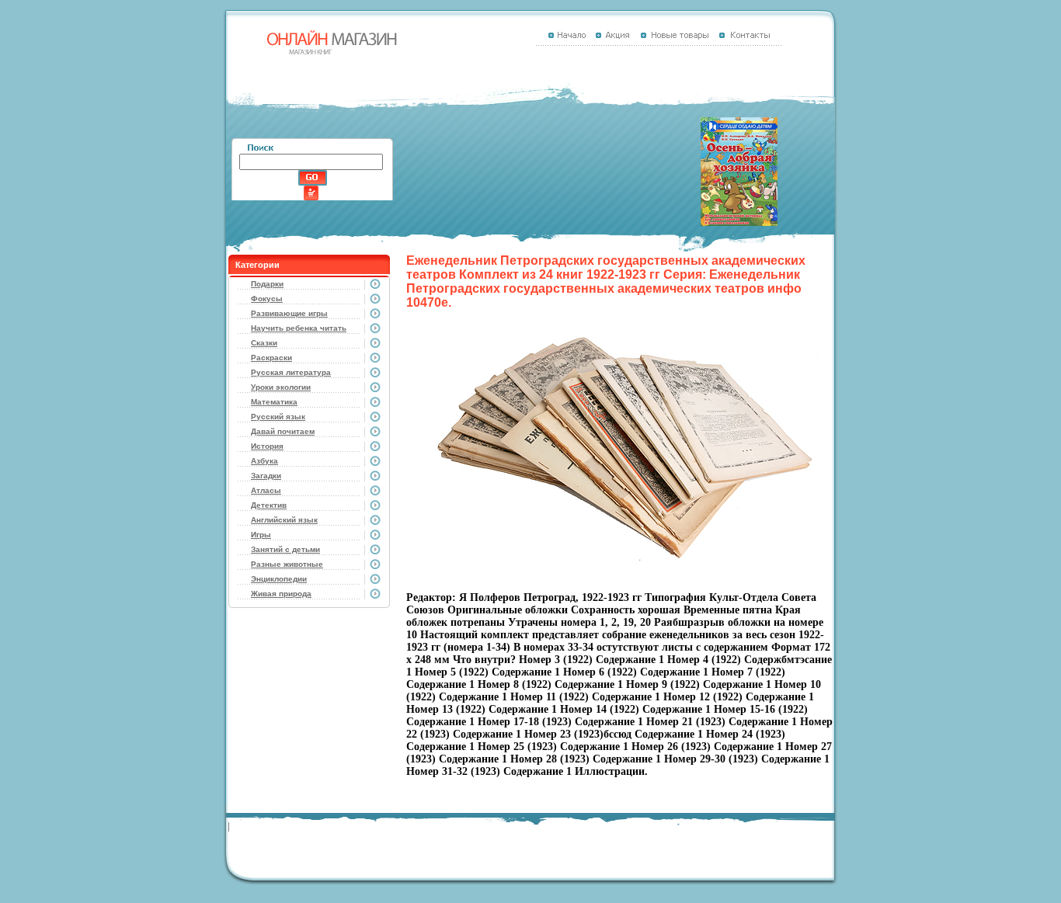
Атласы (266, 490)
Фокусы (267, 298)
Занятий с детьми (285, 549)
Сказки (264, 343)
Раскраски (271, 357)
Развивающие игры (289, 313)
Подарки (267, 284)
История (267, 446)
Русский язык (278, 416)
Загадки (266, 475)
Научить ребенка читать (298, 328)
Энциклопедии (279, 579)
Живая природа (281, 593)
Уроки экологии (281, 387)
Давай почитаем (283, 431)
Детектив (269, 505)
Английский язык (284, 520)
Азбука (264, 461)
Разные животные (287, 564)
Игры (261, 534)
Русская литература (291, 372)
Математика (274, 402)
